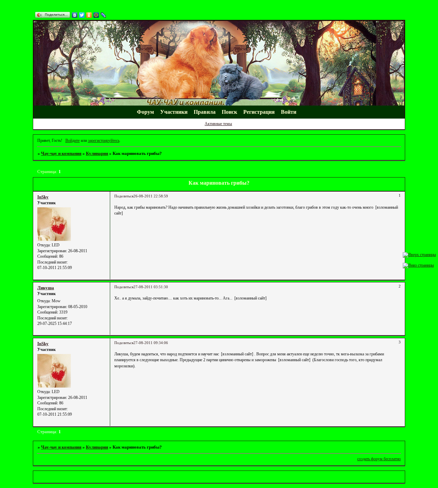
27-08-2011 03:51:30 (150, 287)
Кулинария (97, 153)
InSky (43, 196)
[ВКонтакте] (74, 15)
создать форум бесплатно (379, 458)
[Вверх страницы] (419, 254)
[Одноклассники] (89, 15)
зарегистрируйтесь (103, 140)
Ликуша (45, 287)
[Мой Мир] (96, 15)
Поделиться (123, 196)
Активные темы (218, 123)
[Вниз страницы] (418, 265)
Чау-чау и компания (61, 153)
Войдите (72, 140)
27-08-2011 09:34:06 (150, 343)
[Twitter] (82, 15)
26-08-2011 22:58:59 (150, 196)
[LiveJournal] (103, 15)
